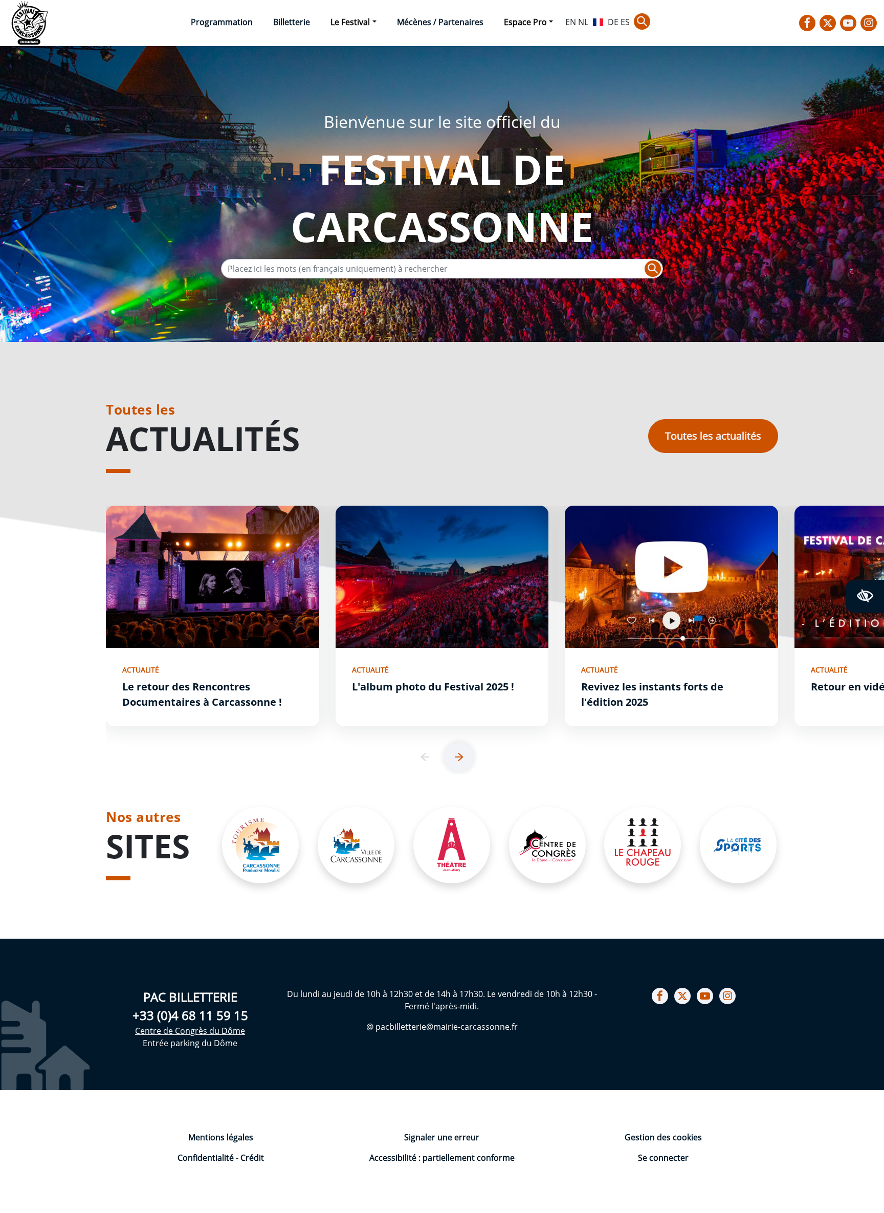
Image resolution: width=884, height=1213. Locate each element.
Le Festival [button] (350, 22)
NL (583, 22)
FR (598, 21)
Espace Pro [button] (525, 22)
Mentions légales (220, 1137)
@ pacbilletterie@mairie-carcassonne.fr (442, 1026)
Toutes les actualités (713, 436)
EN (570, 22)
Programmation (222, 22)
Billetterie (291, 22)
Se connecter (663, 1157)
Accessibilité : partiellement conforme (442, 1157)
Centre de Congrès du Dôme (190, 1030)
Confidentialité (207, 1157)
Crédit (252, 1157)
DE (613, 22)
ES (625, 22)
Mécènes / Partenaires (440, 22)
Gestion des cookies (663, 1137)
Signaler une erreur (441, 1137)
